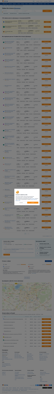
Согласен (32, 202)
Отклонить (21, 202)
